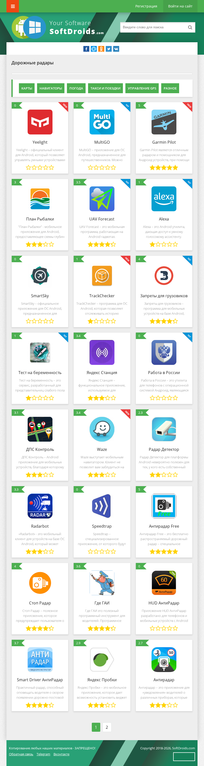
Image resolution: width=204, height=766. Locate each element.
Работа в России (164, 372)
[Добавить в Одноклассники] (101, 49)
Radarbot (40, 526)
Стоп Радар (40, 603)
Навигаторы (51, 88)
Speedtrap (102, 526)
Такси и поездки (105, 88)
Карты (26, 88)
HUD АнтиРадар (164, 603)
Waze (102, 449)
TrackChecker (102, 295)
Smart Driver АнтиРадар (40, 679)
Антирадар (163, 679)
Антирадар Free (164, 526)
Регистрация (146, 6)
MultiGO (102, 142)
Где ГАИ (102, 603)
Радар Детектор (164, 449)
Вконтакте (61, 754)
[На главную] (58, 27)
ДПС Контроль (40, 449)
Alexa (164, 219)
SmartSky (40, 295)
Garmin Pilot (164, 142)
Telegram (43, 754)
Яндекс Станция (102, 372)
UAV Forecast (101, 219)
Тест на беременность (39, 372)
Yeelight (40, 142)
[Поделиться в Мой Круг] (94, 49)
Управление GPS (142, 88)
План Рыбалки (40, 219)
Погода (76, 88)
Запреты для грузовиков (164, 295)
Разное (170, 88)
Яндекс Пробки (102, 679)
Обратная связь (21, 754)
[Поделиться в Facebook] (86, 49)
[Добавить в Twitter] (109, 49)
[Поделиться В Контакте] (116, 49)
